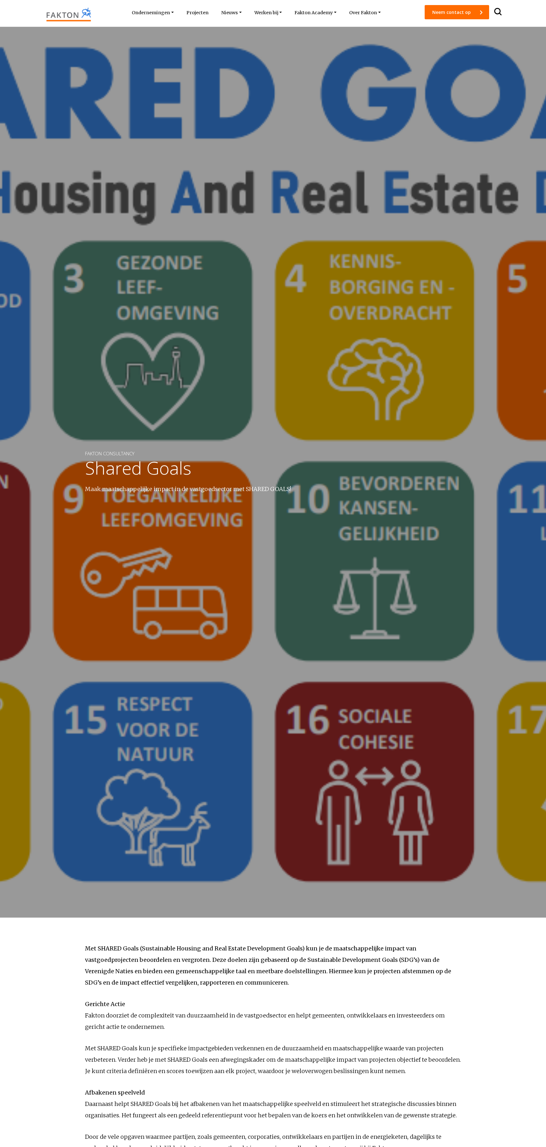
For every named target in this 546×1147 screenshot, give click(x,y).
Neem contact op (452, 12)
